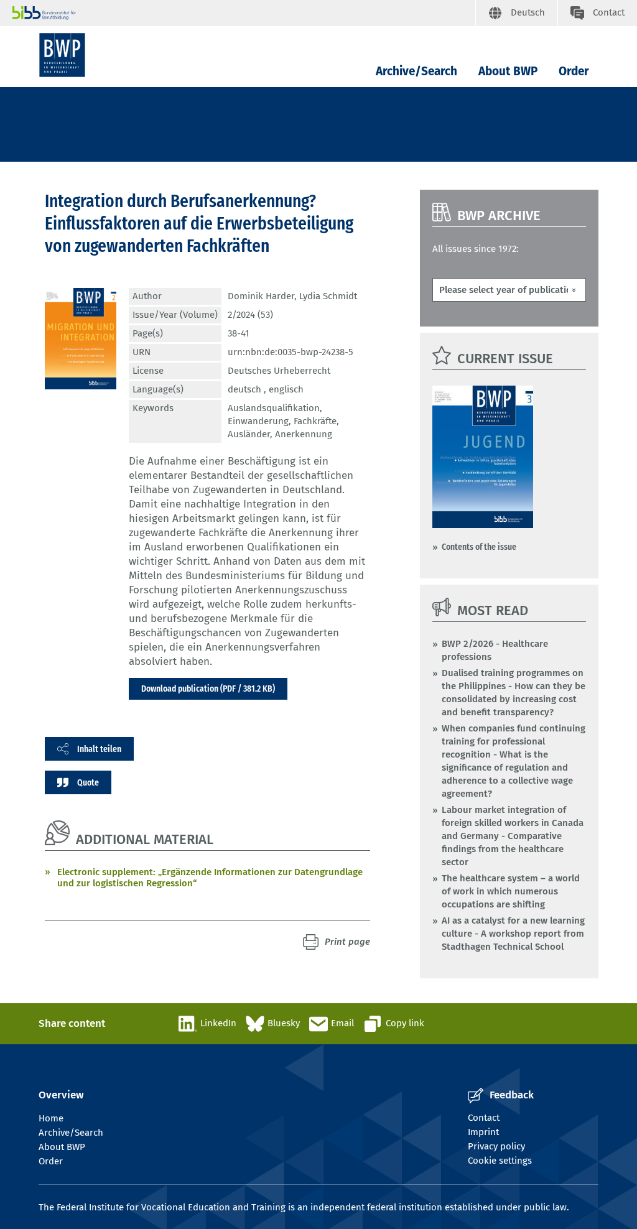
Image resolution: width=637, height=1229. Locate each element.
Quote (88, 782)
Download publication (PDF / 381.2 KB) (208, 688)
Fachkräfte (315, 421)
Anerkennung (303, 434)
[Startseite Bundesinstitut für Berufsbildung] (243, 13)
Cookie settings (500, 1160)
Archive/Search (416, 71)
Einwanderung (258, 421)
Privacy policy (496, 1146)
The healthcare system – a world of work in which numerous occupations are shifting (511, 891)
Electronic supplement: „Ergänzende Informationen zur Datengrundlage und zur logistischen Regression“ (210, 877)
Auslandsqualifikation (274, 408)
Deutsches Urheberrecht (279, 370)
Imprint (483, 1132)
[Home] (62, 55)
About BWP (507, 71)
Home (51, 1118)
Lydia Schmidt (328, 296)
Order (574, 71)
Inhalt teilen (99, 748)
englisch (286, 389)
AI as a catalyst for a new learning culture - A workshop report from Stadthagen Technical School (513, 933)
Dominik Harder (261, 296)
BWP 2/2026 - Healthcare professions (495, 650)
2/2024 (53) (250, 314)
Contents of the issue (479, 546)
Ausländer (249, 434)
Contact (484, 1117)
